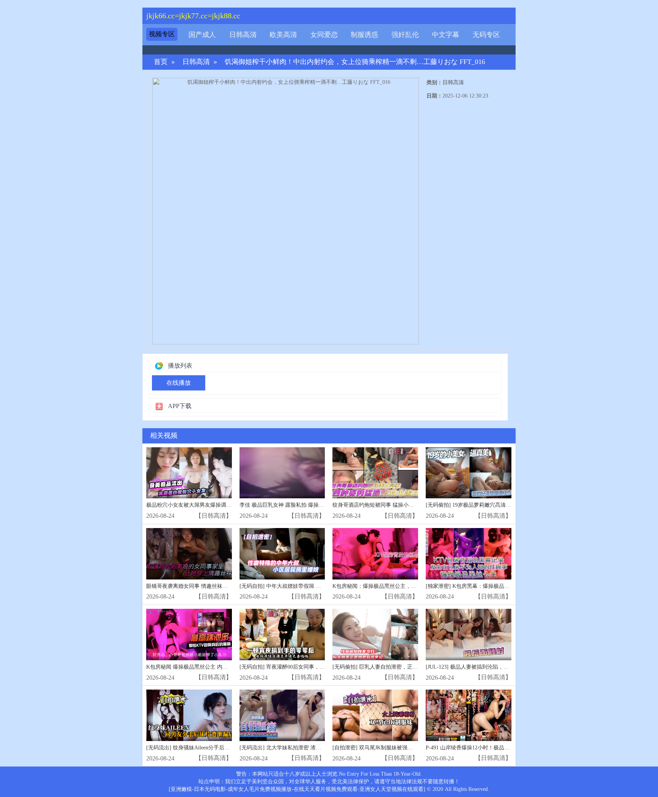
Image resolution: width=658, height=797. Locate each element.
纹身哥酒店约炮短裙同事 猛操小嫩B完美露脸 (385, 505)
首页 (161, 62)
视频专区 (162, 34)
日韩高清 (243, 34)
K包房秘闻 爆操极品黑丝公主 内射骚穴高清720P (203, 667)
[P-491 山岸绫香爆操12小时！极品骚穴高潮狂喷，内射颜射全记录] (468, 715)
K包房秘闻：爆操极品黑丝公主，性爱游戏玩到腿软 (393, 586)
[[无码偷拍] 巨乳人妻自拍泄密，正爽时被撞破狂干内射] (375, 634)
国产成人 (202, 34)
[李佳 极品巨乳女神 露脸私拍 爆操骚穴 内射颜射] (282, 473)
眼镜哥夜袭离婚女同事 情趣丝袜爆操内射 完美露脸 (206, 586)
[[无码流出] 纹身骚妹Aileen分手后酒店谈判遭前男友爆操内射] (189, 715)
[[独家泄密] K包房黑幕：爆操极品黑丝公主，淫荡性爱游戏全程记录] (468, 553)
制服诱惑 (364, 34)
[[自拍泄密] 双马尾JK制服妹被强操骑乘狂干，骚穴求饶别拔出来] (375, 715)
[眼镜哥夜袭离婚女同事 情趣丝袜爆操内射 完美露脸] (189, 553)
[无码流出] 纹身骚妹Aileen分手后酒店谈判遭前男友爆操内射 (217, 748)
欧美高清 (283, 34)
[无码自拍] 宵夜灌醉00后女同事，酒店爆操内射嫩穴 (301, 667)
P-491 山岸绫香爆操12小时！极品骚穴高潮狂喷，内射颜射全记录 (502, 748)
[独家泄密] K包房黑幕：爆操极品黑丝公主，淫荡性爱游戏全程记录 (505, 586)
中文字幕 (445, 34)
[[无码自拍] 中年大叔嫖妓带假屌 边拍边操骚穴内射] (282, 553)
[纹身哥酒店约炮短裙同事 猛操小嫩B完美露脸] (375, 473)
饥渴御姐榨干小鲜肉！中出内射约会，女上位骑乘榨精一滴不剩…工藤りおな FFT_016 (355, 62)
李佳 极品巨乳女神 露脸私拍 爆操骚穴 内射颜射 (296, 505)
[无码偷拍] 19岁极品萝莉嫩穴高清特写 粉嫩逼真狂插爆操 (493, 505)
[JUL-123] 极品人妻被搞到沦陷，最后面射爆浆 (480, 667)
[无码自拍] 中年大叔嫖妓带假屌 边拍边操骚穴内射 (299, 586)
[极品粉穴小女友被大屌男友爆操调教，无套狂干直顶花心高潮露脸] (189, 473)
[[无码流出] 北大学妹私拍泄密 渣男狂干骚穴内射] (282, 715)
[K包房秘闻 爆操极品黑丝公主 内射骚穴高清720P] (189, 634)
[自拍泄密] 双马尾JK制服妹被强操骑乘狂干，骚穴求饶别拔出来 (407, 748)
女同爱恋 (324, 34)
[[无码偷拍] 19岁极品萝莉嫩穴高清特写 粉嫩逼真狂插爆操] (468, 473)
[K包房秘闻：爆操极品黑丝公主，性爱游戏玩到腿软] (375, 553)
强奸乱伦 (405, 34)
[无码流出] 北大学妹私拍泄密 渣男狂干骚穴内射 (296, 748)
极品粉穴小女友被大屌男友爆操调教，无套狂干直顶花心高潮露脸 (223, 505)
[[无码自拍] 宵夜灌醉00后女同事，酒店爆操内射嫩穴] (282, 634)
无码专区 (486, 34)
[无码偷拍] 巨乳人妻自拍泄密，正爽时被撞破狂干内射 (396, 667)
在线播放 (178, 382)
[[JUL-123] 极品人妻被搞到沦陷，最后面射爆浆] (468, 634)
